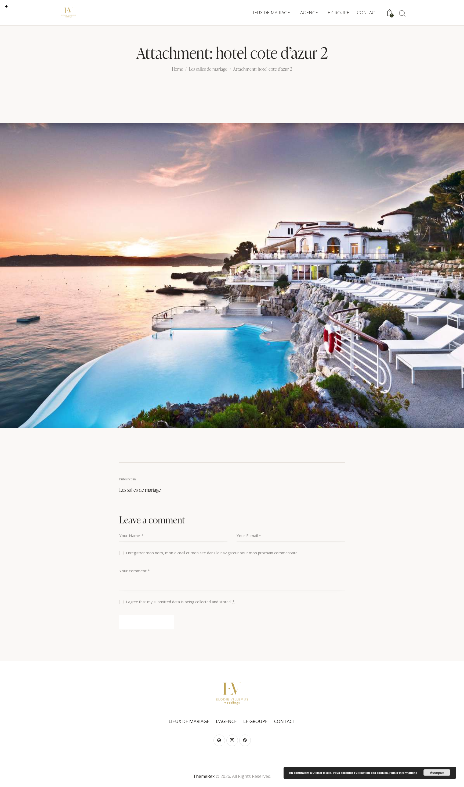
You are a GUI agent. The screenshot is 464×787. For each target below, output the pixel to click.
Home (177, 69)
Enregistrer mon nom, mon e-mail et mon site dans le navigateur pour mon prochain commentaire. (212, 552)
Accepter (437, 772)
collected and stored (213, 602)
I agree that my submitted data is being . (180, 601)
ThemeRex (204, 776)
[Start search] (401, 13)
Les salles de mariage (208, 69)
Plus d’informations (403, 773)
